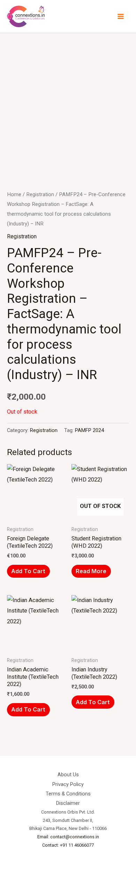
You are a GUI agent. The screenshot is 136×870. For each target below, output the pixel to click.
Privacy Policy (68, 784)
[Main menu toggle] (120, 16)
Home (14, 194)
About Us (68, 774)
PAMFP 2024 (89, 430)
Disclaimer (68, 803)
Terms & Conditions (68, 794)
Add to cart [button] (28, 571)
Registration (40, 194)
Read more (91, 571)
